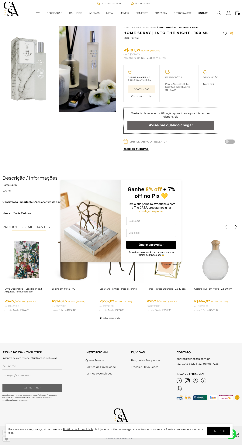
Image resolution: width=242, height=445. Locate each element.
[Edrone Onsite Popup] (121, 222)
